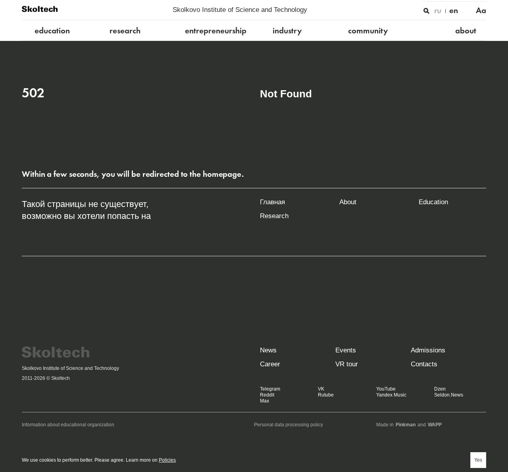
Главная (272, 202)
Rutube (326, 395)
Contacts (424, 364)
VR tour (346, 364)
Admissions (428, 350)
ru (438, 10)
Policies (167, 460)
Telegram (270, 389)
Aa (481, 10)
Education (433, 202)
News (268, 350)
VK (321, 389)
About (347, 202)
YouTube (386, 389)
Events (345, 350)
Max (264, 401)
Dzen (440, 389)
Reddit (267, 395)
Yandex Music (391, 395)
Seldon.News (448, 395)
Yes (478, 460)
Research (274, 216)
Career (270, 364)
